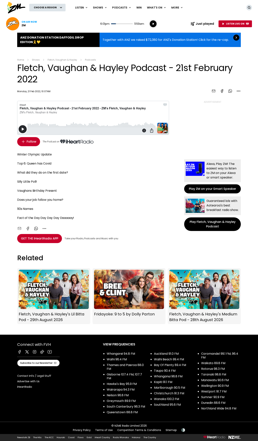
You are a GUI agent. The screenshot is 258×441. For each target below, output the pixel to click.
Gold (89, 437)
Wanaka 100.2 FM (166, 399)
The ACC (49, 437)
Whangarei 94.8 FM (121, 353)
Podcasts (90, 59)
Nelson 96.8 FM (118, 395)
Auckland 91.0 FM (166, 353)
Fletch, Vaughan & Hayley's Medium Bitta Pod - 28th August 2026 (204, 296)
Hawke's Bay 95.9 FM (122, 384)
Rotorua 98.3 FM (213, 369)
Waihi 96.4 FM (117, 359)
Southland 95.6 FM (167, 404)
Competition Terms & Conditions (139, 430)
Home (20, 59)
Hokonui (136, 437)
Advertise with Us (28, 381)
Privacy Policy (82, 430)
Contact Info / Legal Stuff (34, 376)
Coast (71, 437)
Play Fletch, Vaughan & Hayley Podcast (212, 213)
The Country (149, 437)
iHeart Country (102, 437)
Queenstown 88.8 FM (122, 412)
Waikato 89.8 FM (213, 363)
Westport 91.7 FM (213, 391)
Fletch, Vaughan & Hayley (62, 59)
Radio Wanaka (121, 437)
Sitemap (171, 430)
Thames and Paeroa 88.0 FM (125, 367)
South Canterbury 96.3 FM (126, 406)
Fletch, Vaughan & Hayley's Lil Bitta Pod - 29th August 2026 (53, 296)
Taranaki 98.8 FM (213, 374)
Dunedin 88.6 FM (213, 403)
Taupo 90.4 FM (164, 370)
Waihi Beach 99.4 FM (169, 359)
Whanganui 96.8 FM (168, 376)
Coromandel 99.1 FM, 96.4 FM (219, 355)
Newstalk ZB (23, 437)
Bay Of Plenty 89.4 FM (170, 365)
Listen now (21, 23)
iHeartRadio (24, 387)
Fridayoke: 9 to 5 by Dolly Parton (129, 296)
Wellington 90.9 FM (215, 386)
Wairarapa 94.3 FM (120, 389)
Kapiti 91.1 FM (163, 382)
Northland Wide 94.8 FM (218, 408)
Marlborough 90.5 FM (169, 387)
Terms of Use (104, 430)
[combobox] (238, 91)
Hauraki (61, 437)
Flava (80, 437)
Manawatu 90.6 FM (215, 380)
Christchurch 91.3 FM (169, 393)
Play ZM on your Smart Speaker (212, 176)
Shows (36, 59)
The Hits (37, 437)
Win (139, 7)
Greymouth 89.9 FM (121, 401)
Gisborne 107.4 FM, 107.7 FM (124, 376)
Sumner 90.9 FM (212, 397)
